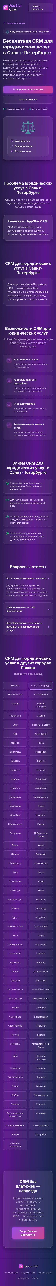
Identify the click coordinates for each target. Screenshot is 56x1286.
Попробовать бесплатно (28, 89)
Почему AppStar (45, 1273)
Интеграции (23, 1278)
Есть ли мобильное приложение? (28, 578)
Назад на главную (16, 23)
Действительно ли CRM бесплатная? (28, 609)
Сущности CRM (28, 1273)
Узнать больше (28, 99)
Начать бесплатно (37, 7)
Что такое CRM (11, 1273)
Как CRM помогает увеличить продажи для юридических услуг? (28, 627)
